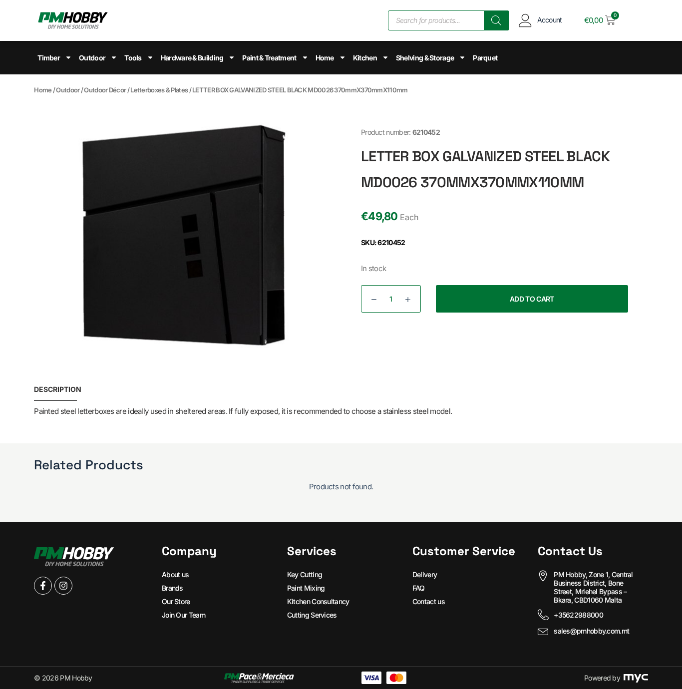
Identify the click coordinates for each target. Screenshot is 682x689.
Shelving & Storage (425, 57)
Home (325, 57)
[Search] (496, 20)
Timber (48, 57)
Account (549, 19)
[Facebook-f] (43, 586)
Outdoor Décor (105, 90)
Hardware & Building (192, 57)
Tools (133, 57)
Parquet (485, 57)
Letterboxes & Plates (159, 90)
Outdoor (92, 57)
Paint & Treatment (269, 57)
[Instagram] (63, 586)
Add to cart (532, 299)
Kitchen (365, 57)
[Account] (525, 20)
